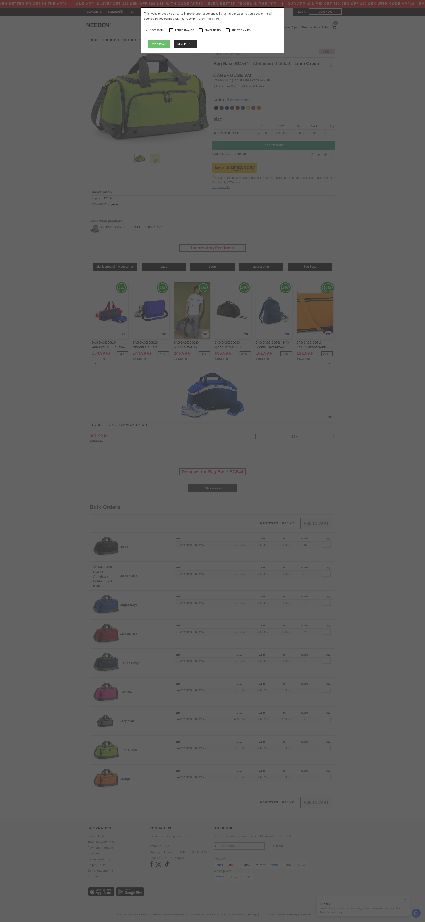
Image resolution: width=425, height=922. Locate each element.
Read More (213, 19)
